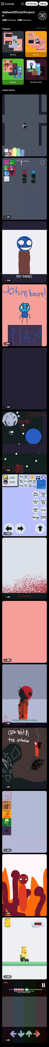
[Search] (22, 4)
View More (41, 28)
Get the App (32, 3)
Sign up (43, 3)
